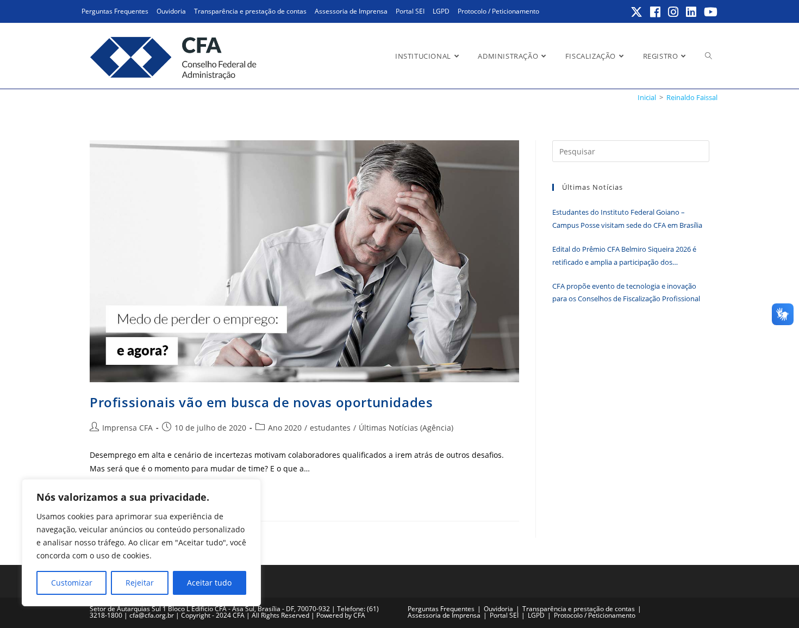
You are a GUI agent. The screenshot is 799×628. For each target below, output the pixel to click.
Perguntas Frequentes (115, 11)
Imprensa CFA (127, 427)
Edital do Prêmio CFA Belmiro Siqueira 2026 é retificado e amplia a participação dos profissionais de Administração (624, 256)
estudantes (330, 427)
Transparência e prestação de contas (250, 11)
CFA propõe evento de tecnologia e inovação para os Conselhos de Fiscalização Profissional (626, 292)
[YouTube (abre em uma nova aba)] (709, 12)
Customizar (71, 582)
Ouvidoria (171, 11)
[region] (141, 542)
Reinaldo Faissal (691, 97)
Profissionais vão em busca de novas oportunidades (261, 402)
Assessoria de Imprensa (351, 11)
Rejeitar (140, 582)
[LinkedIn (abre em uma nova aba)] (692, 12)
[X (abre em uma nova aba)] (637, 12)
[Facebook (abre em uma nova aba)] (656, 12)
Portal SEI (410, 11)
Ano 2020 (285, 427)
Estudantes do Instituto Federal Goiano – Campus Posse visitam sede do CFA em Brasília (627, 218)
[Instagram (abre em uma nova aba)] (674, 12)
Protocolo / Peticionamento (498, 11)
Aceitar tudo (209, 582)
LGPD (441, 11)
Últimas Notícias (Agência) (406, 427)
